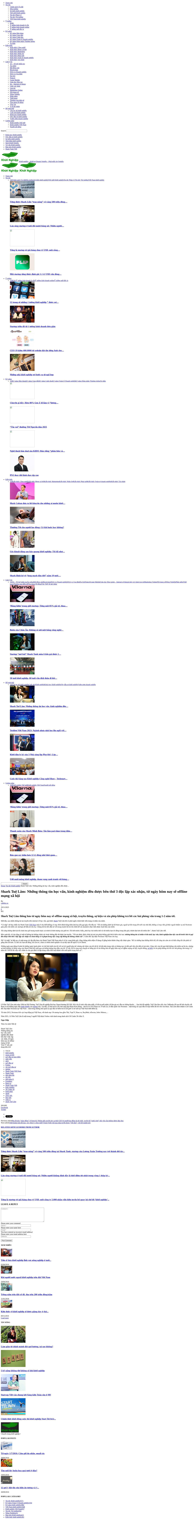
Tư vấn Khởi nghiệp (12, 145)
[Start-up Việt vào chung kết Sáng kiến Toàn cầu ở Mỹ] (13, 1390)
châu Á (8, 1100)
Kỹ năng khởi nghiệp (14, 1505)
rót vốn (7, 1077)
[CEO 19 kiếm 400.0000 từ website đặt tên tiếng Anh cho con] (22, 346)
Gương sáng (9, 121)
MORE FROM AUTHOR (29, 1127)
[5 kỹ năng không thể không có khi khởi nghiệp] (13, 1366)
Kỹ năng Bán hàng (16, 33)
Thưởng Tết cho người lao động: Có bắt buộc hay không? (37, 527)
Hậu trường (14, 9)
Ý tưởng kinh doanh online (19, 27)
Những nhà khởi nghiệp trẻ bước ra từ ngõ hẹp (32, 374)
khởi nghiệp (25, 1006)
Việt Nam (32, 925)
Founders (8, 1081)
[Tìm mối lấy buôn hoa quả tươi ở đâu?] (6, 1466)
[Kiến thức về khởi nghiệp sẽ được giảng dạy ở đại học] (6, 1307)
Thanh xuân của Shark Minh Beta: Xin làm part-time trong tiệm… (41, 831)
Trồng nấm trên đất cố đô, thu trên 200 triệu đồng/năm (26, 1294)
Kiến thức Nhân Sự (17, 54)
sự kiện (150, 948)
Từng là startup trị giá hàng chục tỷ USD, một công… (35, 250)
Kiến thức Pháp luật (17, 56)
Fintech (12, 78)
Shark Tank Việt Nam (13, 1071)
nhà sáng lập (9, 1075)
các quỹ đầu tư (10, 1067)
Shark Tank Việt (11, 149)
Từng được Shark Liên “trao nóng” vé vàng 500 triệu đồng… (38, 202)
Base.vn (8, 1083)
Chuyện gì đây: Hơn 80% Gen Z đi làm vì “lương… (34, 403)
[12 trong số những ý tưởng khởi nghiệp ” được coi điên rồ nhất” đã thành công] (22, 298)
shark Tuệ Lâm (10, 1102)
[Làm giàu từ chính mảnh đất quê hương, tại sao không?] (13, 1342)
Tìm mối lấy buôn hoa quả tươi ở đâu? (19, 1470)
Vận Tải (13, 104)
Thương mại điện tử (17, 100)
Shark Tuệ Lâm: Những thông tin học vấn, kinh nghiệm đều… (39, 706)
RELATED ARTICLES (10, 1127)
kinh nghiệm (9, 1087)
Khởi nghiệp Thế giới (17, 123)
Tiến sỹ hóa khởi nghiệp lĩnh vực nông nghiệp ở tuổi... (26, 1260)
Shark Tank (9, 1073)
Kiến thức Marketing (17, 52)
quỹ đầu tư (9, 1063)
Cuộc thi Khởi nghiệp (17, 113)
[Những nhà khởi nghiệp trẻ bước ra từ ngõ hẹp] (22, 370)
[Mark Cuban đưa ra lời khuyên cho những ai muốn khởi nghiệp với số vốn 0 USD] (22, 499)
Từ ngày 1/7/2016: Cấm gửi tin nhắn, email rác (23, 1453)
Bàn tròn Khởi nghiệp (13, 147)
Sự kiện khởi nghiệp (17, 11)
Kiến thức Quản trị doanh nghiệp (22, 58)
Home (3, 886)
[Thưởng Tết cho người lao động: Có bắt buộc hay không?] (22, 523)
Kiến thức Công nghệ (17, 47)
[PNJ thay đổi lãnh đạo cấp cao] (22, 471)
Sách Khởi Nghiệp (12, 143)
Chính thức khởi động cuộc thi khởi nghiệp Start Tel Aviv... (28, 1419)
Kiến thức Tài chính (17, 60)
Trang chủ (9, 3)
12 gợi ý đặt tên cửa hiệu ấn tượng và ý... (20, 1487)
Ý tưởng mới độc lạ (17, 29)
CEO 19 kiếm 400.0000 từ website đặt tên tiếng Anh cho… (37, 350)
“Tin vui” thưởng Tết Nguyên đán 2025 (28, 427)
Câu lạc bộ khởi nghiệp (18, 110)
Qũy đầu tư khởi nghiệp (18, 117)
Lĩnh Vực (8, 62)
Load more (5, 1318)
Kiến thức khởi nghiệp (14, 1517)
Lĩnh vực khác (15, 86)
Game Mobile (15, 80)
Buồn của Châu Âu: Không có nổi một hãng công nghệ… (36, 630)
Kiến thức (9, 45)
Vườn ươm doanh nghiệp (19, 119)
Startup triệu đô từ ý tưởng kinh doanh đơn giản (32, 326)
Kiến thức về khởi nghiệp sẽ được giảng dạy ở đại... (25, 1311)
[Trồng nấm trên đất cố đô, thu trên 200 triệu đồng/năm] (6, 1290)
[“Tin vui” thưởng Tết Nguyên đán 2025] (22, 422)
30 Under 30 (9, 1089)
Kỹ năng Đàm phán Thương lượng (22, 41)
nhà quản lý (9, 1079)
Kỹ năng (8, 31)
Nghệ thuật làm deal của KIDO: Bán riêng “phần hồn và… (37, 451)
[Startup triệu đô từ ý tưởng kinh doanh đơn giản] (22, 322)
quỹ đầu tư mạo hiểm (13, 1057)
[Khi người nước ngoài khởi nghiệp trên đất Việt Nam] (6, 1273)
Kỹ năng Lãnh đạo (16, 37)
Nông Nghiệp (15, 94)
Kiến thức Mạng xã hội (18, 49)
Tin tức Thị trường (16, 17)
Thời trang (13, 98)
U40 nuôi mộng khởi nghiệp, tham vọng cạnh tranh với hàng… (39, 879)
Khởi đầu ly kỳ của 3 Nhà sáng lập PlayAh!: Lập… (34, 754)
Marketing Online (16, 90)
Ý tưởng (8, 21)
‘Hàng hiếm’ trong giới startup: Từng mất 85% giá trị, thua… (38, 606)
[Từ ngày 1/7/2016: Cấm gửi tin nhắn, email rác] (6, 1449)
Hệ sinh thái (9, 108)
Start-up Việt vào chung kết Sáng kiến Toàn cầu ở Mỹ (26, 1395)
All (11, 180)
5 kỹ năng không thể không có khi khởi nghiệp (23, 1370)
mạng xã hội (9, 1055)
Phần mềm (13, 96)
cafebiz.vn (4, 903)
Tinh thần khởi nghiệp (13, 141)
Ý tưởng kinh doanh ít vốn (19, 25)
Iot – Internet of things (18, 84)
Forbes (7, 1065)
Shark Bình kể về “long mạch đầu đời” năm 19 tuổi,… (35, 575)
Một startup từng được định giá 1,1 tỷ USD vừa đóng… (36, 274)
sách (7, 1061)
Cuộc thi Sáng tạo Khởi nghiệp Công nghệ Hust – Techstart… (38, 779)
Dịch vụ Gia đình (16, 74)
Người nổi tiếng (15, 127)
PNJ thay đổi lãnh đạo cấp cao (24, 475)
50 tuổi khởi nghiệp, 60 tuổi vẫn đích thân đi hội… (33, 678)
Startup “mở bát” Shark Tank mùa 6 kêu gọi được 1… (35, 654)
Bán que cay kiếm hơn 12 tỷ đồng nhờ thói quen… (33, 855)
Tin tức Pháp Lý (16, 15)
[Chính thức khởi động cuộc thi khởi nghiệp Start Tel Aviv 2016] (13, 1415)
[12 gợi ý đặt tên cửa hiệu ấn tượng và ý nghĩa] (6, 1483)
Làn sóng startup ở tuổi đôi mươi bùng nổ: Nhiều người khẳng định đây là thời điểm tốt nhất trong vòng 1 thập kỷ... (55, 1175)
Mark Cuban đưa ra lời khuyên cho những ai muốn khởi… (37, 503)
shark (7, 1093)
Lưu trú (12, 88)
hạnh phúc (9, 1091)
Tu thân (12, 43)
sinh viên (8, 1059)
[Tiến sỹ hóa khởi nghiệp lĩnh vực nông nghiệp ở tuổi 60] (6, 1256)
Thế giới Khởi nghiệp (17, 13)
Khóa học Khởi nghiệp (18, 115)
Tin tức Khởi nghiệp (13, 886)
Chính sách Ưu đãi (16, 7)
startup (35, 1006)
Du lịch (12, 76)
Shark (56, 921)
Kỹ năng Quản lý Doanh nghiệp (21, 39)
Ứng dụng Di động (16, 102)
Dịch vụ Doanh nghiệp (18, 72)
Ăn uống (13, 66)
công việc (8, 1096)
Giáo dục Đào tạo (16, 82)
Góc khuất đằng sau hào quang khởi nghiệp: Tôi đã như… (37, 551)
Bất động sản (14, 68)
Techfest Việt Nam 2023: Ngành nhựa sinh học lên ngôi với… (38, 730)
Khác (12, 23)
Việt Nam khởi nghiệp (18, 19)
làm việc (8, 1098)
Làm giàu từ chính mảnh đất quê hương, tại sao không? (27, 1346)
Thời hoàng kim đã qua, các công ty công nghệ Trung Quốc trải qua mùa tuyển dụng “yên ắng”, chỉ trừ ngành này (50, 1123)
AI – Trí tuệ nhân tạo (17, 64)
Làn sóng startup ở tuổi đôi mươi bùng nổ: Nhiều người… (37, 226)
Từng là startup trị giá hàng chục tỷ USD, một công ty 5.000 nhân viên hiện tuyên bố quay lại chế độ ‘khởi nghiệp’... (55, 1199)
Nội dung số (14, 92)
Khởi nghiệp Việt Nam (18, 125)
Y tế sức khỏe (15, 106)
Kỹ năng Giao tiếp (16, 35)
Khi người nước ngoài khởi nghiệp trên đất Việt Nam (25, 1277)
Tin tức (7, 5)
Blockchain (14, 70)
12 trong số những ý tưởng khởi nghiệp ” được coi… (34, 302)
